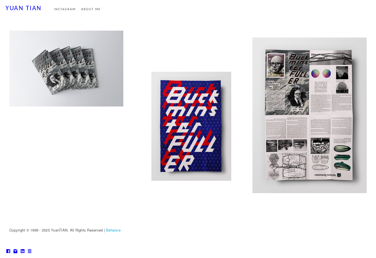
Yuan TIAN (24, 8)
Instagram (65, 9)
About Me (91, 9)
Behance (113, 230)
